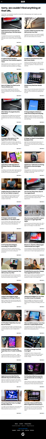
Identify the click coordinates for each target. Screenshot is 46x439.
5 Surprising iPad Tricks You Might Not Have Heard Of (11, 403)
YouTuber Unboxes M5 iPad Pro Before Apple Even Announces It (33, 403)
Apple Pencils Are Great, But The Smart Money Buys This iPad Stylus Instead (11, 32)
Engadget (14, 430)
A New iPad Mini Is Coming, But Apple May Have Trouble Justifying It (11, 351)
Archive (21, 423)
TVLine (22, 430)
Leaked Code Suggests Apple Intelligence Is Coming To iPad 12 (10, 297)
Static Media (17, 426)
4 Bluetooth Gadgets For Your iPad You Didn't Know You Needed (34, 297)
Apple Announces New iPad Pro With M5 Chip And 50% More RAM (10, 376)
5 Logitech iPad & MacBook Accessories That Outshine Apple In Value (11, 60)
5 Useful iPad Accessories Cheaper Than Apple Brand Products (34, 272)
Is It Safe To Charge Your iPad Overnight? (32, 350)
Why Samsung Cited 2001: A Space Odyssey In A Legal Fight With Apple (34, 219)
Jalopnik (18, 430)
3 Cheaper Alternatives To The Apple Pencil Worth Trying (10, 139)
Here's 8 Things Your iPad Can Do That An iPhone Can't (10, 86)
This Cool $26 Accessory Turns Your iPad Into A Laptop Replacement (34, 323)
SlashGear (32, 430)
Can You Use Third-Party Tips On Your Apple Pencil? (33, 192)
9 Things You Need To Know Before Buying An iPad (34, 139)
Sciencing (27, 430)
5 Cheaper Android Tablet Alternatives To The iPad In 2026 (10, 218)
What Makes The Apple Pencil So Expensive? (10, 112)
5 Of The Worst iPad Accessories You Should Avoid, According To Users (33, 377)
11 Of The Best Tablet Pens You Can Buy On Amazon (11, 323)
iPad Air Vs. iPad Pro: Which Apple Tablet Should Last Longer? (34, 245)
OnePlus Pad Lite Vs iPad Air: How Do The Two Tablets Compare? (10, 192)
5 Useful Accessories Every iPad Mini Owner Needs (33, 59)
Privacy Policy (28, 423)
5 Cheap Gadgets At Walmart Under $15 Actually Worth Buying (33, 112)
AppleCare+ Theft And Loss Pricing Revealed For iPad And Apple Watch (34, 166)
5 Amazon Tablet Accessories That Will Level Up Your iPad (11, 272)
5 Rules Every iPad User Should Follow (33, 86)
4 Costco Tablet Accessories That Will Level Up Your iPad (33, 31)
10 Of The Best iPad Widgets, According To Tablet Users (9, 245)
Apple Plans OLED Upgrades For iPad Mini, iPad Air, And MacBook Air (10, 166)
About (16, 423)
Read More (19, 42)
